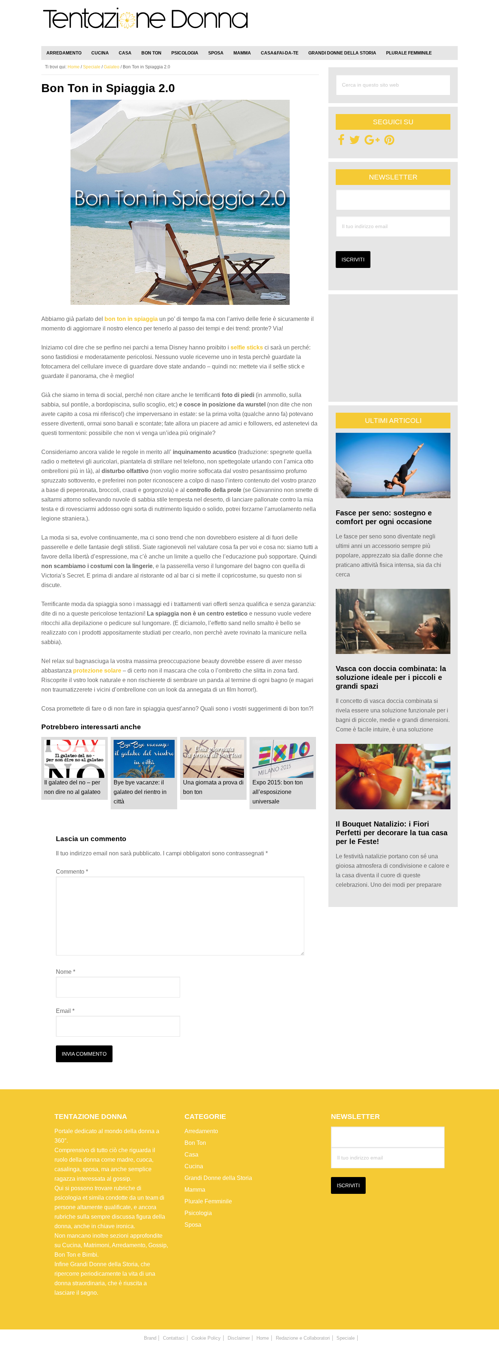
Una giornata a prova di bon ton (213, 787)
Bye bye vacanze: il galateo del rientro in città (140, 792)
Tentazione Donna (145, 24)
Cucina (193, 1166)
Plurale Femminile (208, 1201)
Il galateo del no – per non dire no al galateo (72, 787)
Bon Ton (195, 1143)
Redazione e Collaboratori (303, 1338)
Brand (150, 1338)
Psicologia (198, 1213)
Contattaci (173, 1338)
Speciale (91, 66)
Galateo (111, 66)
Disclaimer (239, 1338)
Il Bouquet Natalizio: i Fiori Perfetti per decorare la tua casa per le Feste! (391, 832)
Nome (65, 972)
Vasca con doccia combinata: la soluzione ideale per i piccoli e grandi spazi (391, 677)
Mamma (194, 1190)
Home (262, 1338)
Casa (191, 1154)
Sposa (192, 1225)
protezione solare (97, 670)
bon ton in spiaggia (131, 319)
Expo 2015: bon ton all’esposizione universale (277, 792)
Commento (72, 872)
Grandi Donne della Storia (218, 1178)
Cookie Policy (206, 1338)
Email (65, 1011)
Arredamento (201, 1131)
